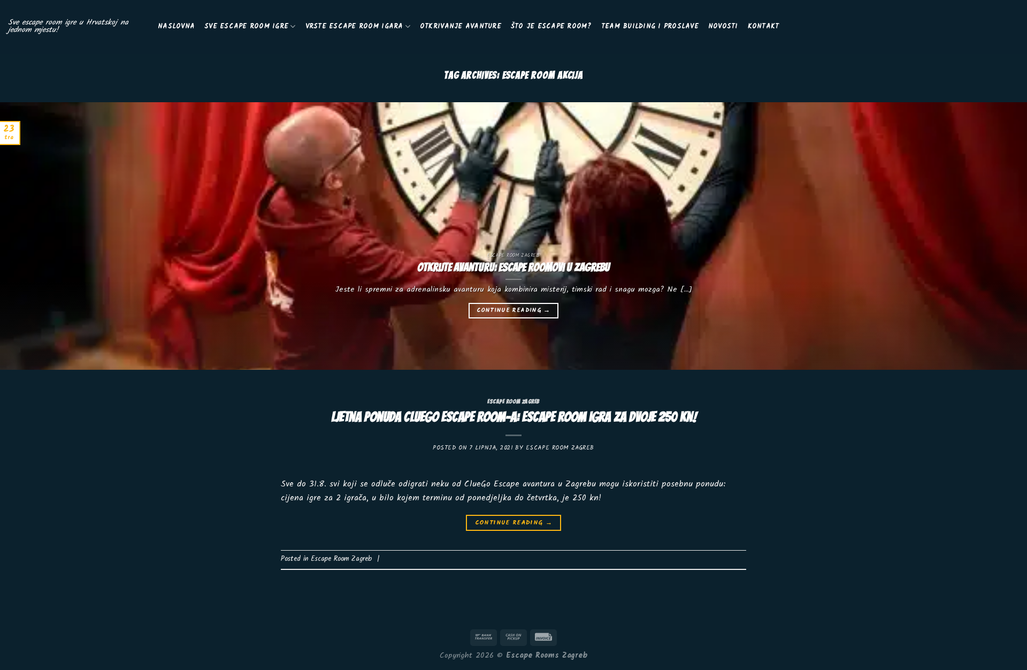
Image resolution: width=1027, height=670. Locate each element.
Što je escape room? (551, 26)
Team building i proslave (650, 26)
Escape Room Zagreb (513, 401)
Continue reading (513, 310)
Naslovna (176, 26)
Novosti (723, 26)
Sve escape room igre (246, 26)
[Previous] (34, 236)
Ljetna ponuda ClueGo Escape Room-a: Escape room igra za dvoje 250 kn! (513, 416)
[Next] (992, 236)
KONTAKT (763, 26)
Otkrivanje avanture (460, 26)
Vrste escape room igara (354, 26)
